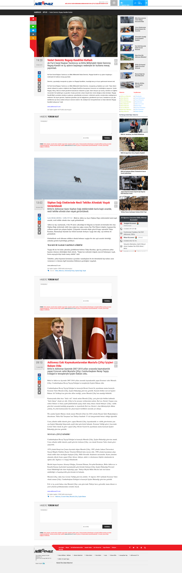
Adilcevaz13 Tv (134, 555)
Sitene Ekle (113, 555)
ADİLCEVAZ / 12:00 (88, 2)
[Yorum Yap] (39, 90)
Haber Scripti (39, 563)
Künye (67, 547)
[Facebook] (39, 72)
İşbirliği (61, 549)
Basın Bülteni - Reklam (64, 555)
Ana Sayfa (61, 547)
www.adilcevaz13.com (54, 106)
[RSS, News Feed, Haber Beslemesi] (137, 548)
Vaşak (84, 271)
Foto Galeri (98, 555)
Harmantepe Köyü (70, 271)
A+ (116, 60)
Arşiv (105, 555)
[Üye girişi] (33, 34)
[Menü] (33, 23)
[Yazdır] (39, 86)
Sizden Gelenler (139, 111)
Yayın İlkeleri (106, 547)
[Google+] (39, 79)
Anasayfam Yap (123, 555)
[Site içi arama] (33, 38)
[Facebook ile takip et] (130, 548)
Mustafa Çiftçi (74, 496)
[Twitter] (39, 76)
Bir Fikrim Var (97, 547)
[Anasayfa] (33, 19)
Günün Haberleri (78, 555)
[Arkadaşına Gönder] (39, 83)
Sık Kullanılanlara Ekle (77, 547)
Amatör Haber (88, 547)
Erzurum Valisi (65, 496)
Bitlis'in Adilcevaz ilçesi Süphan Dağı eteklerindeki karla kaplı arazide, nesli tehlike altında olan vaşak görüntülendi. (79, 210)
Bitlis (56, 271)
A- (116, 64)
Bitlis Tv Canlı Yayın (63, 559)
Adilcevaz (61, 271)
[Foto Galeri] (33, 30)
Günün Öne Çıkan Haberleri (64, 563)
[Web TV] (33, 26)
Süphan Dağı (78, 271)
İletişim (114, 547)
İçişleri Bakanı (82, 496)
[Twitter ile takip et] (133, 548)
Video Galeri (89, 555)
